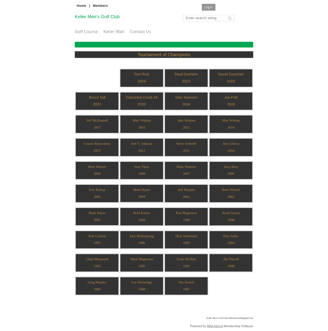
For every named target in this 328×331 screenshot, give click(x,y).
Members (100, 6)
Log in (209, 7)
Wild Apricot (215, 326)
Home (81, 6)
